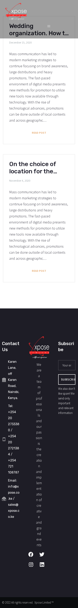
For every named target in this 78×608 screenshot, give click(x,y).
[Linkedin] (44, 567)
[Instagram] (33, 567)
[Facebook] (33, 557)
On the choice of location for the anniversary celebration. (32, 167)
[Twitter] (44, 557)
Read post (50, 131)
